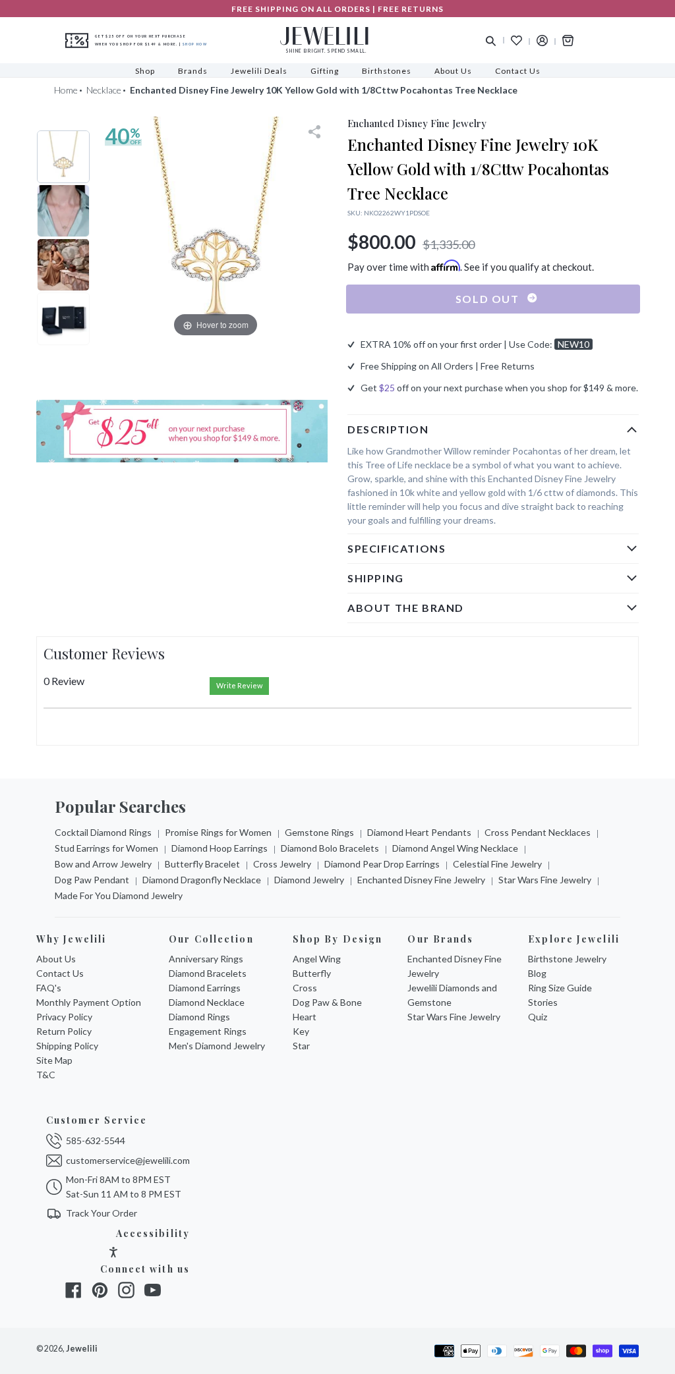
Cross (305, 987)
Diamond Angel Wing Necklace (455, 848)
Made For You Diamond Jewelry (119, 895)
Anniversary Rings (206, 958)
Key (301, 1031)
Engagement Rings (208, 1031)
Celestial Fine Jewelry (497, 863)
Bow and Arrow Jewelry (103, 863)
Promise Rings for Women (218, 832)
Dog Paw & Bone (327, 1002)
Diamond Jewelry (309, 879)
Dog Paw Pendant (92, 879)
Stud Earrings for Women (106, 848)
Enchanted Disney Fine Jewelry (421, 879)
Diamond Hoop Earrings (219, 848)
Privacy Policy (64, 1016)
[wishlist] (516, 40)
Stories (543, 1002)
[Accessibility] (113, 1253)
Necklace (103, 90)
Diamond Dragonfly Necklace (201, 879)
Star (301, 1045)
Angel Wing (317, 958)
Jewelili (82, 1349)
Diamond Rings (199, 1016)
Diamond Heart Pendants (419, 832)
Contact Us (60, 973)
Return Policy (64, 1031)
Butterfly (312, 973)
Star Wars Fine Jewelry (544, 879)
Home (66, 90)
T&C (45, 1074)
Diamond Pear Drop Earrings (382, 863)
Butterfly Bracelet (202, 863)
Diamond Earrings (205, 987)
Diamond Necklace (207, 1002)
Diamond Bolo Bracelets (330, 848)
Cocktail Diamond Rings (103, 832)
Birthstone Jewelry (567, 958)
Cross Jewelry (282, 863)
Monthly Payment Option (88, 1002)
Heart (304, 1016)
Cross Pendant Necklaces (537, 832)
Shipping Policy (67, 1045)
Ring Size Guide (560, 987)
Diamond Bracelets (208, 973)
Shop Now (195, 44)
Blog (537, 973)
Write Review (239, 685)
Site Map (54, 1060)
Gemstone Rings (319, 832)
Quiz (537, 1016)
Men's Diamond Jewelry (217, 1045)
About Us (56, 958)
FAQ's (48, 987)
